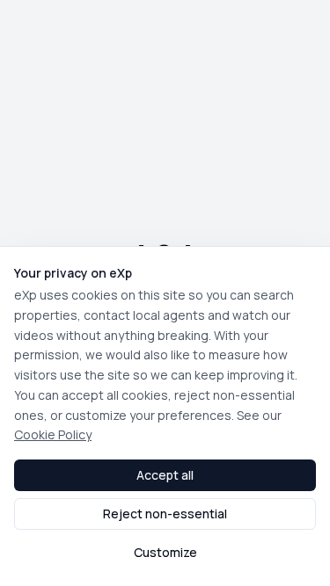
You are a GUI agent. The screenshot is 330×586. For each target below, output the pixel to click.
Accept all (165, 475)
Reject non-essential (165, 513)
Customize (165, 552)
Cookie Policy (53, 434)
